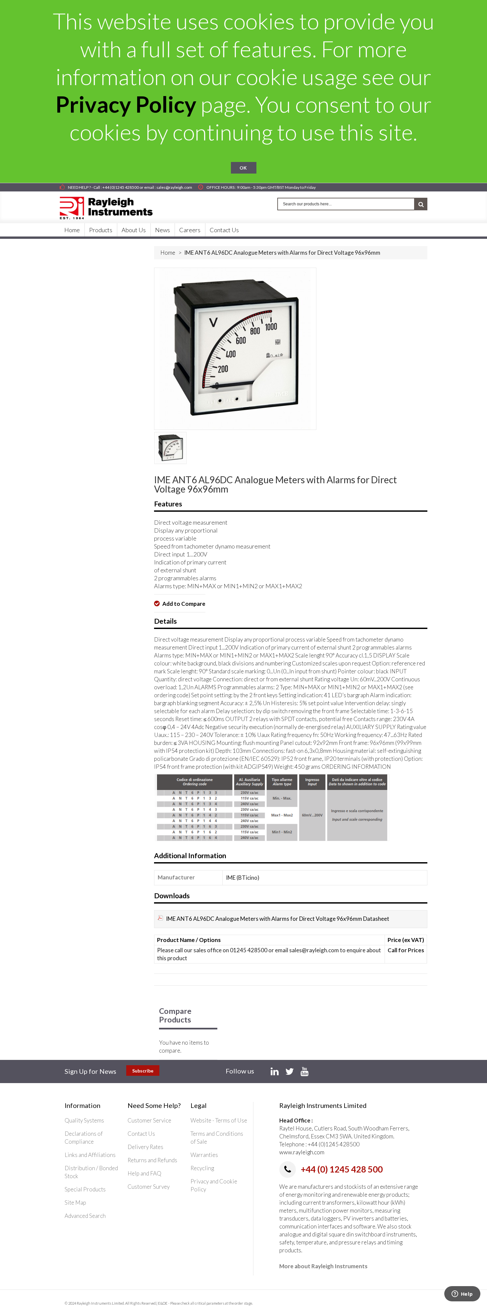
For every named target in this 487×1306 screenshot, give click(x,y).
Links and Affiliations (90, 1154)
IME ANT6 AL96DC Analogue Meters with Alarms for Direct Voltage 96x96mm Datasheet (277, 918)
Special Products (85, 1189)
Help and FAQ (144, 1173)
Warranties (204, 1154)
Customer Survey (149, 1186)
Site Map (75, 1202)
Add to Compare (183, 603)
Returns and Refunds (152, 1160)
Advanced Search (85, 1215)
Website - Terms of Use (218, 1120)
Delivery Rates (145, 1146)
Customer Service (149, 1120)
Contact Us (141, 1133)
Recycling (202, 1168)
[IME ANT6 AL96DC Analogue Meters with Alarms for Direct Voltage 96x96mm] (170, 448)
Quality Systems (84, 1120)
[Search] (421, 204)
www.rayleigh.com (301, 1152)
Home (167, 252)
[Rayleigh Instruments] (113, 206)
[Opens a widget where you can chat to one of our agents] (462, 1294)
